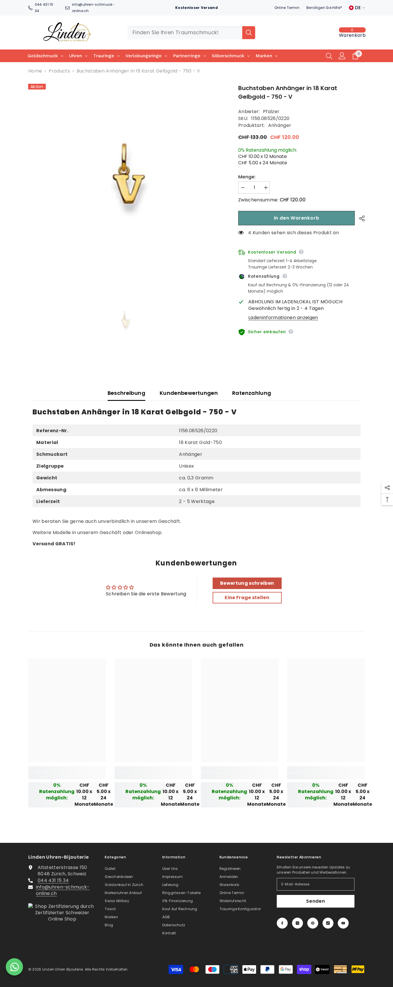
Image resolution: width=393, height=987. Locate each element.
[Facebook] (282, 923)
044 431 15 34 (53, 880)
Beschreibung (126, 393)
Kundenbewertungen (189, 393)
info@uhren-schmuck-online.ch (63, 890)
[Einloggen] (342, 55)
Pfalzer (271, 111)
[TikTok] (328, 923)
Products (59, 71)
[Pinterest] (312, 923)
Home (35, 71)
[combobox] (184, 32)
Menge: (247, 177)
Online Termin (286, 7)
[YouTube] (343, 923)
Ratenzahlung (251, 393)
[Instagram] (297, 923)
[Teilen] (360, 218)
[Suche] (191, 32)
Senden (315, 901)
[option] (124, 180)
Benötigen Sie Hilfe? (324, 7)
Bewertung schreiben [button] (247, 583)
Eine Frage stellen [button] (247, 597)
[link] (67, 776)
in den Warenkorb (296, 218)
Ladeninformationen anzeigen (283, 318)
